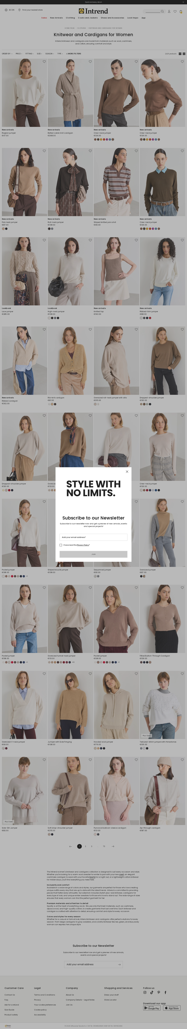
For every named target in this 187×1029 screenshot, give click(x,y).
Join (93, 554)
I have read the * (76, 545)
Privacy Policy (83, 545)
